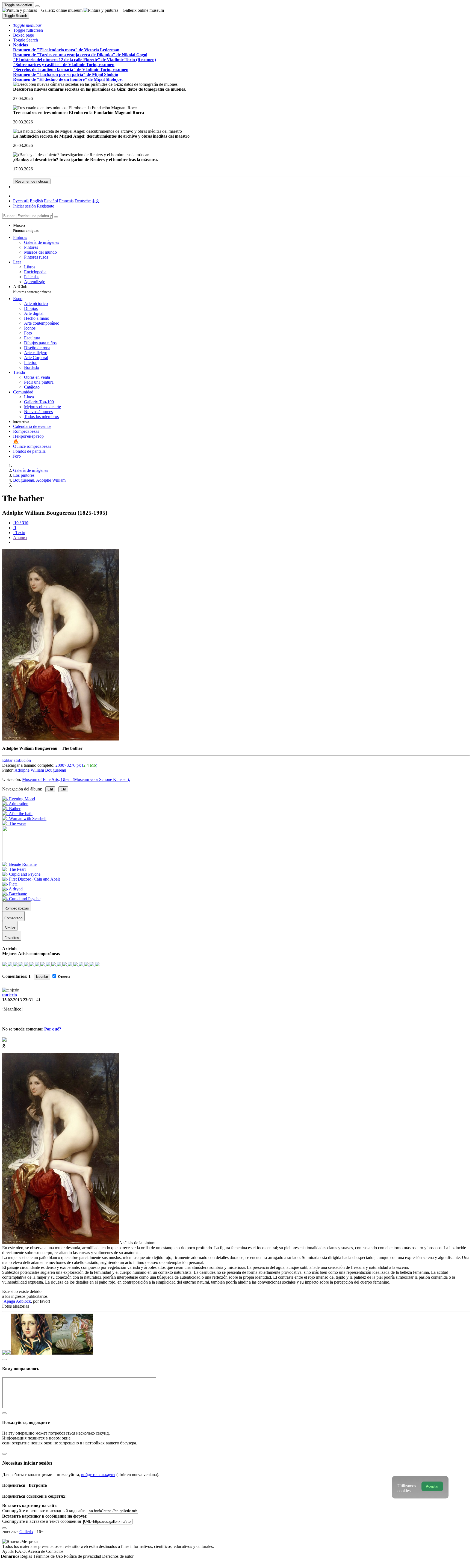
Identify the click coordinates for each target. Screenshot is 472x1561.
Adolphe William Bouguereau (40, 770)
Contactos (54, 1551)
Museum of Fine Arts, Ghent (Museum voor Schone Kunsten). (76, 779)
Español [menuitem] (51, 201)
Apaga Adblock (17, 1301)
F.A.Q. (21, 1551)
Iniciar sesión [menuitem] (24, 206)
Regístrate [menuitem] (45, 206)
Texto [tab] (19, 532)
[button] (27, 25)
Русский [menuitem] (21, 201)
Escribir (42, 976)
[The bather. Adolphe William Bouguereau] (60, 739)
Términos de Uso (48, 1556)
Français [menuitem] (66, 201)
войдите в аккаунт (98, 1474)
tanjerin (9, 995)
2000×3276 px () (76, 765)
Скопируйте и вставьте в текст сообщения (41, 1521)
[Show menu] (37, 6)
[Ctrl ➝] (19, 864)
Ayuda (8, 1551)
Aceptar (432, 1486)
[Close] (56, 217)
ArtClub (32, 289)
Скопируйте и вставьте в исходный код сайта (44, 1510)
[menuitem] (95, 201)
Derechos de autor (118, 1556)
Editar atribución (16, 760)
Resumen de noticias (32, 181)
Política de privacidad (83, 1556)
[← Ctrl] (14, 823)
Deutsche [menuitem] (83, 201)
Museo (26, 228)
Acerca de (37, 1551)
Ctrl (50, 789)
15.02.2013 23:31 (17, 999)
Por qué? (52, 1029)
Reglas (26, 1556)
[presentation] (241, 542)
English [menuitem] (36, 201)
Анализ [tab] (20, 537)
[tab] (20, 522)
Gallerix (26, 1531)
